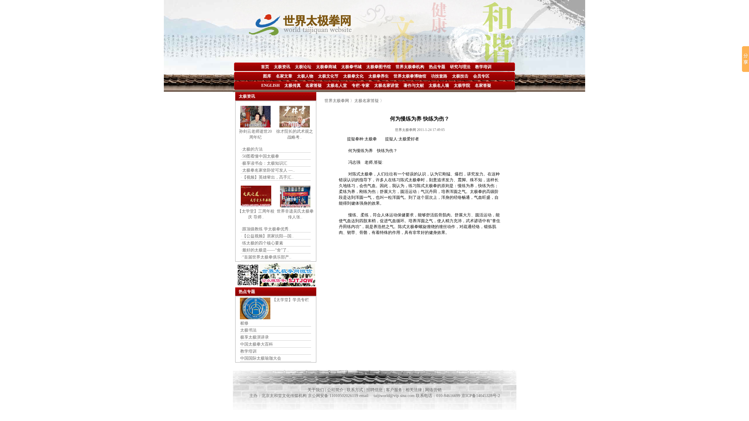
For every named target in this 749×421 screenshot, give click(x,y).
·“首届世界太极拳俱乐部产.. (266, 257)
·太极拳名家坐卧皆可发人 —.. (268, 170)
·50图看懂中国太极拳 (260, 156)
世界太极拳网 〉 (339, 101)
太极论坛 (303, 67)
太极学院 (462, 85)
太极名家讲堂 (386, 85)
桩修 (244, 323)
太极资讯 (282, 67)
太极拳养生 (378, 76)
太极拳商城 (326, 67)
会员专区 (481, 76)
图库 (267, 76)
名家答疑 (313, 85)
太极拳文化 (353, 76)
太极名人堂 (337, 85)
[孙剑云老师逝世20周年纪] (255, 126)
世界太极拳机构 (410, 67)
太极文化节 (328, 76)
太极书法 (248, 330)
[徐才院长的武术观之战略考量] (294, 126)
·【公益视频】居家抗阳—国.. (267, 236)
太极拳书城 (351, 67)
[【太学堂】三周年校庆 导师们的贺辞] (256, 206)
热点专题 (437, 67)
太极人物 (305, 76)
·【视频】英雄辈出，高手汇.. (267, 177)
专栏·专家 (361, 85)
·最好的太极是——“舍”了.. (265, 250)
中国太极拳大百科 (256, 344)
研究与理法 (460, 67)
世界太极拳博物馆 (410, 76)
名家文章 (284, 76)
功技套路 (439, 76)
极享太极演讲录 (254, 337)
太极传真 (292, 85)
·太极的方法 (252, 149)
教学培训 (483, 67)
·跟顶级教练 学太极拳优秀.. (266, 229)
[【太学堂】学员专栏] (255, 318)
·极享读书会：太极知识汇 (264, 163)
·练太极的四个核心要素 (262, 243)
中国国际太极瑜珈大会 (260, 358)
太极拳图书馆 (378, 67)
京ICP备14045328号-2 (480, 396)
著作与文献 (413, 85)
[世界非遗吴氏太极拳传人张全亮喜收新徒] (295, 206)
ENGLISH (270, 85)
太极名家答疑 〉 (369, 101)
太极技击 (460, 76)
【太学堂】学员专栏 (290, 300)
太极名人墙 (439, 85)
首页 (265, 67)
